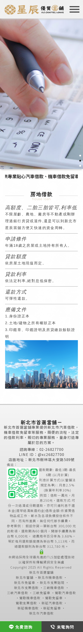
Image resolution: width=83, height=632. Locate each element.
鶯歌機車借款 (30, 598)
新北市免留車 (24, 582)
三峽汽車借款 (17, 592)
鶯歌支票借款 (26, 603)
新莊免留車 (52, 608)
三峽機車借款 (53, 587)
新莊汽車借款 (52, 603)
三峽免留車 (41, 592)
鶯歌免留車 (54, 598)
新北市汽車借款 (41, 613)
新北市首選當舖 (41, 572)
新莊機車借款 (28, 608)
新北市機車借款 (50, 577)
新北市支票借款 (26, 587)
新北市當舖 (24, 577)
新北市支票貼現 (52, 582)
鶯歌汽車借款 (65, 592)
